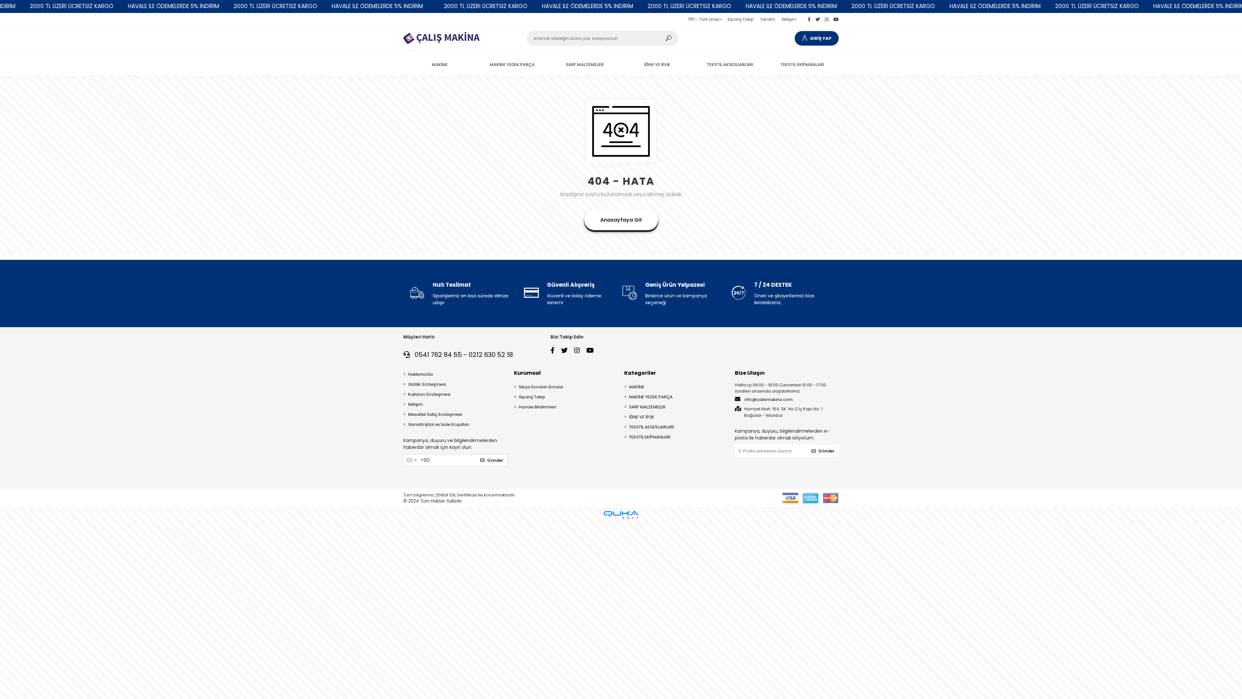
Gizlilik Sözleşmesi (427, 384)
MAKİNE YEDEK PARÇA (651, 397)
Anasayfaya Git (621, 220)
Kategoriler (640, 373)
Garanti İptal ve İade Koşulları (438, 424)
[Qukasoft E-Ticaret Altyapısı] (621, 515)
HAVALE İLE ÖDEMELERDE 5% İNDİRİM (110, 6)
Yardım (767, 19)
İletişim (789, 19)
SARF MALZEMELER (647, 407)
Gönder (495, 460)
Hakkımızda (420, 374)
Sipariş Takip (740, 19)
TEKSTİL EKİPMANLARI (649, 437)
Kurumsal (527, 373)
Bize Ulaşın (750, 373)
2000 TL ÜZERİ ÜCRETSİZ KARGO (212, 6)
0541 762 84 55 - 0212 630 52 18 (463, 354)
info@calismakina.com (769, 399)
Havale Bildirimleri (537, 407)
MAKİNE (636, 387)
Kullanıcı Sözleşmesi (429, 394)
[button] (817, 38)
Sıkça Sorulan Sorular (541, 387)
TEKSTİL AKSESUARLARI (651, 427)
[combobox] (411, 460)
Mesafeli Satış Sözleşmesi (435, 414)
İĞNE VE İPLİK (641, 417)
